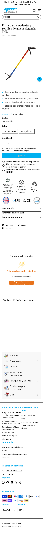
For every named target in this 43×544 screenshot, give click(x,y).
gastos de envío (27, 148)
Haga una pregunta (12, 217)
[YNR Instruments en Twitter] (16, 482)
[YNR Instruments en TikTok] (20, 482)
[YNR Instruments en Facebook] (7, 482)
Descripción (8, 208)
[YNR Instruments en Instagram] (3, 482)
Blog (23, 418)
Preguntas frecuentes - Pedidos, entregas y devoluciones (11, 415)
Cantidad (7, 138)
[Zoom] (39, 79)
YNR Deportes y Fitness (28, 427)
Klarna (4, 451)
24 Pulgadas (26, 131)
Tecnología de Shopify (11, 526)
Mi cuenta (6, 439)
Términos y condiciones (12, 447)
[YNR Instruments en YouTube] (12, 482)
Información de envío (13, 212)
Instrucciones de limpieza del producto (11, 422)
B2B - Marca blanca (30, 422)
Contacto (6, 458)
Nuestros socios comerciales (14, 454)
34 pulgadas (10, 131)
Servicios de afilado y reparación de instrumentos (11, 429)
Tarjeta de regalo (9, 435)
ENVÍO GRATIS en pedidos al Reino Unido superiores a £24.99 (21, 3)
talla (4, 126)
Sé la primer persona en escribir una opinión (21, 283)
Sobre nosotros (28, 415)
